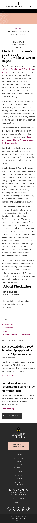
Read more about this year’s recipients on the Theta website (18, 140)
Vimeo (28, 509)
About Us (18, 475)
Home (15, 28)
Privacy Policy (18, 520)
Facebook (9, 509)
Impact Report (8, 324)
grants (4, 331)
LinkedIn (13, 509)
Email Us (18, 502)
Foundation (18, 468)
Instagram (23, 509)
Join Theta (18, 458)
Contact (18, 479)
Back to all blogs (12, 416)
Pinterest (18, 509)
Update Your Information (18, 445)
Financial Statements (18, 483)
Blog (21, 28)
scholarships (7, 328)
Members (18, 455)
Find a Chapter (18, 463)
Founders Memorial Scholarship (16, 335)
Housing (18, 471)
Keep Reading (8, 375)
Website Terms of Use (18, 518)
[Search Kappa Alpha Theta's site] (3, 10)
